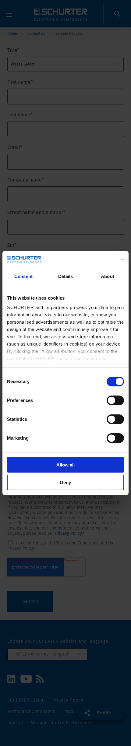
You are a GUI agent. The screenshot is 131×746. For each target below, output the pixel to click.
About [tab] (107, 276)
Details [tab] (65, 276)
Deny (65, 482)
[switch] (115, 400)
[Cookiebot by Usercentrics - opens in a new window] (97, 259)
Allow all (65, 464)
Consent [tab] (23, 276)
